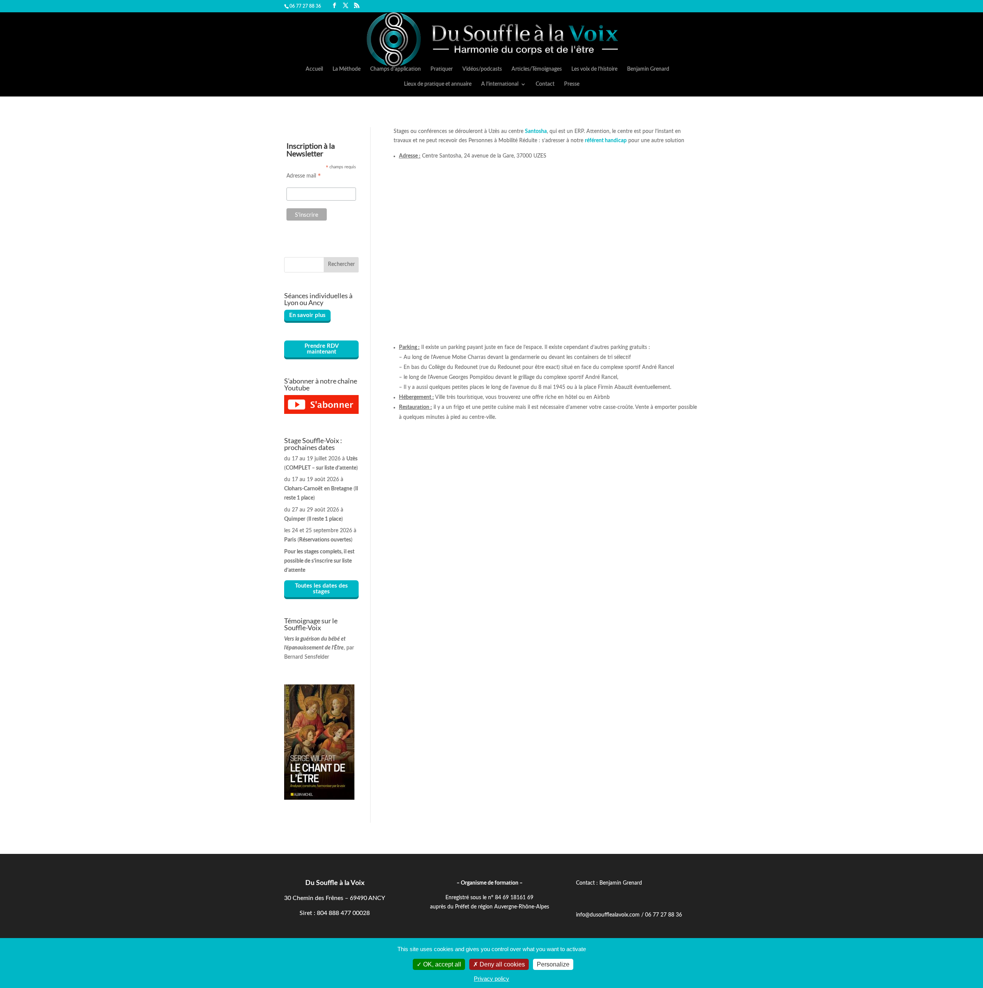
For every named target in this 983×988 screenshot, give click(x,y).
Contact (545, 84)
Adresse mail (303, 176)
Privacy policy (491, 978)
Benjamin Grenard (648, 69)
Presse (571, 84)
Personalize (553, 964)
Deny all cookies (501, 964)
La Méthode (347, 69)
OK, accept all (441, 964)
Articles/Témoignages (536, 69)
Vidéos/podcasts (482, 69)
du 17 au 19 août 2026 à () (321, 489)
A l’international (499, 84)
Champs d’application (395, 69)
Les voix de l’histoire (594, 69)
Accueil (314, 69)
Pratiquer (441, 69)
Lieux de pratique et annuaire (438, 84)
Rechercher (341, 264)
